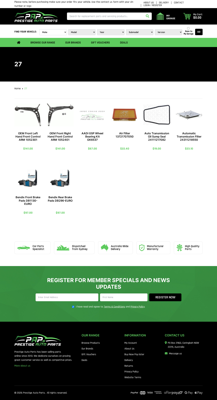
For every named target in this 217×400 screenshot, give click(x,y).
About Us (148, 2)
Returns (128, 366)
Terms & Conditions (114, 306)
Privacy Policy (138, 306)
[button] (193, 16)
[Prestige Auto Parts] (36, 16)
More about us (22, 366)
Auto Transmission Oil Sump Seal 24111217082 (156, 136)
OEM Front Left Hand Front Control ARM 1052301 (28, 136)
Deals (124, 42)
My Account (130, 343)
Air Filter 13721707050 (125, 135)
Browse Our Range (43, 42)
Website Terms (132, 377)
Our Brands (87, 348)
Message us (175, 353)
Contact (179, 2)
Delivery (164, 2)
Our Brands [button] (73, 42)
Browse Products (91, 343)
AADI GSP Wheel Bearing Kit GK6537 (92, 136)
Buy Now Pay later (134, 354)
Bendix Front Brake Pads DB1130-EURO (28, 200)
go (198, 32)
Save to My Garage (188, 32)
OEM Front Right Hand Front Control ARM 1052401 (60, 136)
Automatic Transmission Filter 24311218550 (189, 136)
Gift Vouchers (100, 42)
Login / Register (153, 5)
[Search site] (147, 16)
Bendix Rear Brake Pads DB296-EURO (60, 199)
